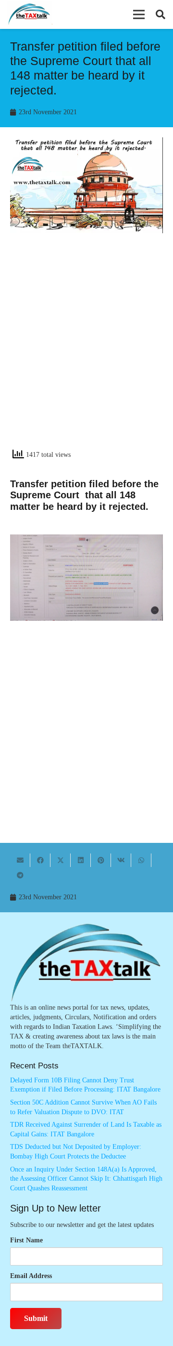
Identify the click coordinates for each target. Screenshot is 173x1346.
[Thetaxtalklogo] (29, 14)
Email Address (31, 1275)
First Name (26, 1240)
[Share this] (40, 860)
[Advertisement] (86, 349)
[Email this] (20, 860)
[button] (139, 14)
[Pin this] (101, 860)
